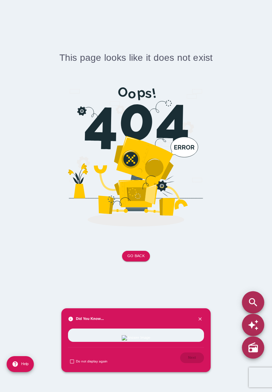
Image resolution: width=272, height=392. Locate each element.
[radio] (253, 348)
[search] (253, 302)
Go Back (136, 256)
